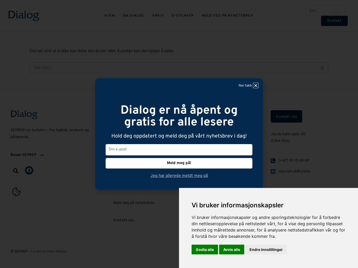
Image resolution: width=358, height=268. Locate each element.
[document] (179, 134)
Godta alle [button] (205, 249)
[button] (256, 85)
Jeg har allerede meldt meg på (179, 175)
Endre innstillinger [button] (266, 249)
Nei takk (245, 85)
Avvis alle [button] (231, 249)
